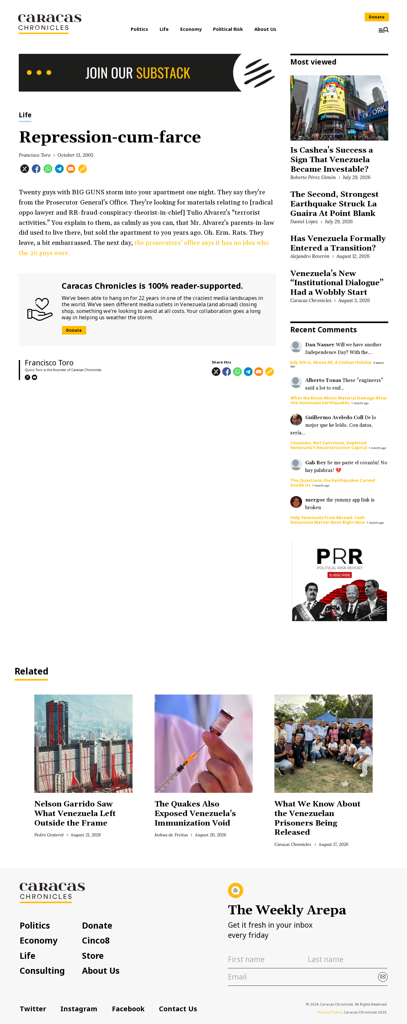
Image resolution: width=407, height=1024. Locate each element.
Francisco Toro (35, 155)
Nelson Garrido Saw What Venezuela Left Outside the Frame (74, 813)
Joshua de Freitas (171, 835)
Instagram (78, 1008)
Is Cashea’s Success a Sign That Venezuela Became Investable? (331, 160)
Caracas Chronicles (310, 300)
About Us (265, 29)
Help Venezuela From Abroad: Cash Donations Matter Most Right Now (327, 520)
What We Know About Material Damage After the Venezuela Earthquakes (338, 400)
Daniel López (304, 221)
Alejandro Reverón (309, 256)
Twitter (33, 1008)
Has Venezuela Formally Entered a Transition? (337, 243)
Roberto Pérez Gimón (312, 177)
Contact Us (178, 1008)
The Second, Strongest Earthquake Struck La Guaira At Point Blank (334, 204)
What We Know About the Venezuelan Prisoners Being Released (317, 818)
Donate (376, 17)
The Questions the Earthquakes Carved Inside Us (332, 482)
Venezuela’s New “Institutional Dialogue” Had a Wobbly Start (336, 283)
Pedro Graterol (49, 835)
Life (164, 29)
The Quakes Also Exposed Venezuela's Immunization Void (195, 813)
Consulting (42, 970)
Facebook (128, 1008)
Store (93, 955)
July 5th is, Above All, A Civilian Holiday (330, 362)
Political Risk (228, 29)
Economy (191, 29)
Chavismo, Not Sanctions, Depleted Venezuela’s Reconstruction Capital (328, 445)
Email (34, 377)
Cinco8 (96, 940)
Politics (139, 29)
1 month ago (360, 403)
